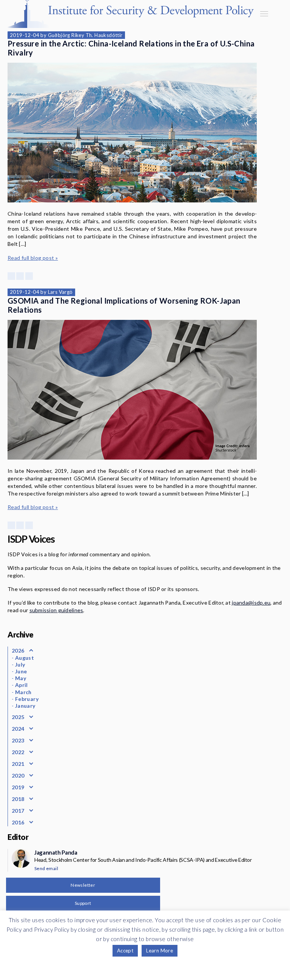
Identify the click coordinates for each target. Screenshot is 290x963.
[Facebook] (11, 276)
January (25, 705)
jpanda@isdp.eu (251, 602)
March (23, 692)
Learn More (159, 951)
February (27, 699)
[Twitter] (20, 276)
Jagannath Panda (55, 852)
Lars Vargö (60, 292)
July (20, 664)
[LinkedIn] (29, 276)
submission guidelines (56, 610)
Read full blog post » (33, 258)
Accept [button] (125, 951)
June (21, 671)
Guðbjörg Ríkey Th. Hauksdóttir (85, 35)
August (24, 657)
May (20, 678)
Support (83, 903)
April (21, 685)
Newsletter (83, 885)
